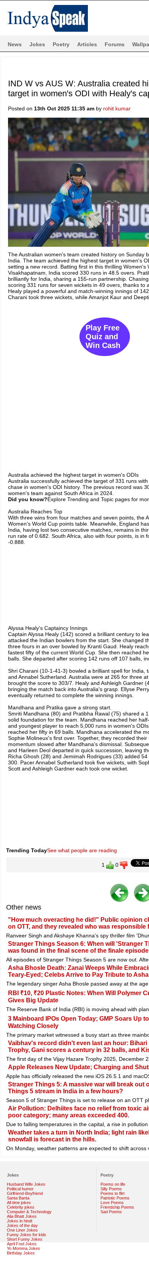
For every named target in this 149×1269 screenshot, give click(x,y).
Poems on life (112, 1184)
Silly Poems (111, 1188)
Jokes (37, 44)
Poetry (61, 44)
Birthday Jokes (21, 1253)
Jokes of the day (22, 1225)
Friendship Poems (117, 1207)
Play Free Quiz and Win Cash (103, 337)
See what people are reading (82, 850)
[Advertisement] (74, 382)
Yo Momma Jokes (23, 1248)
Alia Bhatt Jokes (22, 1216)
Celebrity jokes (20, 1207)
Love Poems (112, 1202)
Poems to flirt (112, 1193)
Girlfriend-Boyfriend (25, 1193)
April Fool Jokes (22, 1243)
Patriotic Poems (115, 1198)
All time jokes (19, 1202)
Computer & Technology (29, 1211)
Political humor (20, 1188)
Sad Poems (111, 1211)
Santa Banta (18, 1198)
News (15, 44)
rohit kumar (117, 108)
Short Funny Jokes (24, 1239)
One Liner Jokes (22, 1230)
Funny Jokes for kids (26, 1234)
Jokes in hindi (19, 1221)
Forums (115, 44)
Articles (87, 44)
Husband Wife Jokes (26, 1184)
